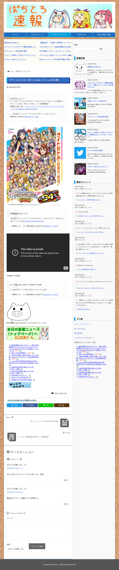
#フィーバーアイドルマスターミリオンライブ (44, 106)
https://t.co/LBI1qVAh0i (34, 221)
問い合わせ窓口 (80, 329)
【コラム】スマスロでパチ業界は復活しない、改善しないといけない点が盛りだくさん (36, 47)
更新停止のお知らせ (11, 42)
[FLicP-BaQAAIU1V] (34, 166)
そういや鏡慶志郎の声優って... (87, 269)
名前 (8, 544)
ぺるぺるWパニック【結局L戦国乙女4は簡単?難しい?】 (59, 47)
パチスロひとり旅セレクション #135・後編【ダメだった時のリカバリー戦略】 (68, 55)
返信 (65, 480)
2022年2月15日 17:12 (15, 468)
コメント (10, 518)
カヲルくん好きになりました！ (15, 59)
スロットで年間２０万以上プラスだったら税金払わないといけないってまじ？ (32, 55)
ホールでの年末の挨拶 (94, 150)
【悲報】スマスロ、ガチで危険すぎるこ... (91, 216)
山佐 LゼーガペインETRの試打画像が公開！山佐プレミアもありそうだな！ (66, 59)
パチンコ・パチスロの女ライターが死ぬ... (91, 232)
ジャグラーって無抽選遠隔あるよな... (89, 200)
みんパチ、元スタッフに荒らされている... (91, 288)
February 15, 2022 (31, 116)
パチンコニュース (24, 71)
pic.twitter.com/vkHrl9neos (26, 109)
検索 (75, 45)
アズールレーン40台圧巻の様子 (15, 51)
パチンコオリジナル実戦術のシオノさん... (91, 253)
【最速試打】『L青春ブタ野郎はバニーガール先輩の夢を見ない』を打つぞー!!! (68, 42)
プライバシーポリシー (82, 324)
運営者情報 (78, 333)
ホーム (11, 71)
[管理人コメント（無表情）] (19, 311)
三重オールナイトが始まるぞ (97, 101)
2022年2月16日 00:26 (15, 492)
